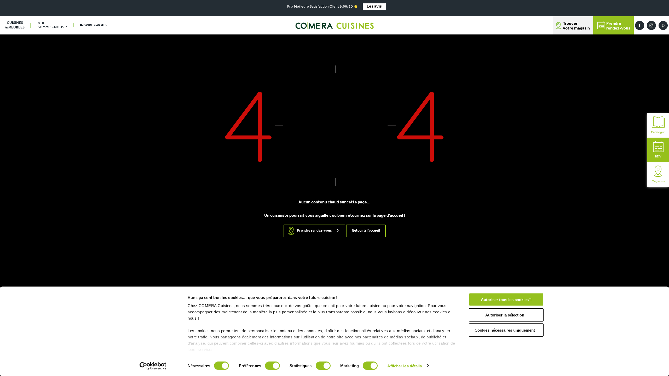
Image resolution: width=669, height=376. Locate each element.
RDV (658, 156)
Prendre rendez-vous (314, 231)
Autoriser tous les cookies (505, 299)
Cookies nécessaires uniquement (505, 330)
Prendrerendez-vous (618, 26)
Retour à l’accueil (366, 231)
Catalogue (658, 132)
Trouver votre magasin (576, 26)
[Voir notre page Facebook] (639, 25)
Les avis (374, 6)
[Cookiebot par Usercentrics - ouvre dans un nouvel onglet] (153, 366)
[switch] (272, 365)
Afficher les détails (404, 365)
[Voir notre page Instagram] (651, 25)
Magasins (658, 181)
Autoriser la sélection (504, 315)
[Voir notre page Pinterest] (663, 25)
